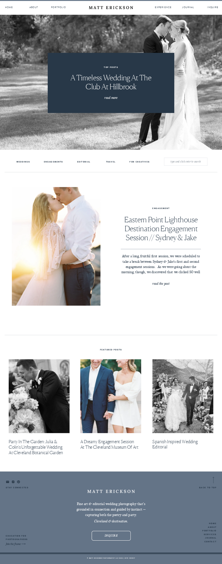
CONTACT (210, 541)
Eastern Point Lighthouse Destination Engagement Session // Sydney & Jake (161, 228)
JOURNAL (211, 538)
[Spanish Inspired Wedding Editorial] (182, 396)
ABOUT (212, 527)
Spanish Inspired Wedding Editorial (175, 444)
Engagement (161, 208)
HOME (212, 523)
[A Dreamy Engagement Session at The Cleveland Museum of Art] (110, 396)
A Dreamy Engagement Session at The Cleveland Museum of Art (109, 444)
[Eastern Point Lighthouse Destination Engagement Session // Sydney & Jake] (56, 246)
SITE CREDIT (130, 558)
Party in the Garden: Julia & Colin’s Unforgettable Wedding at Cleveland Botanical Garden (36, 447)
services (210, 534)
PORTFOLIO (209, 530)
